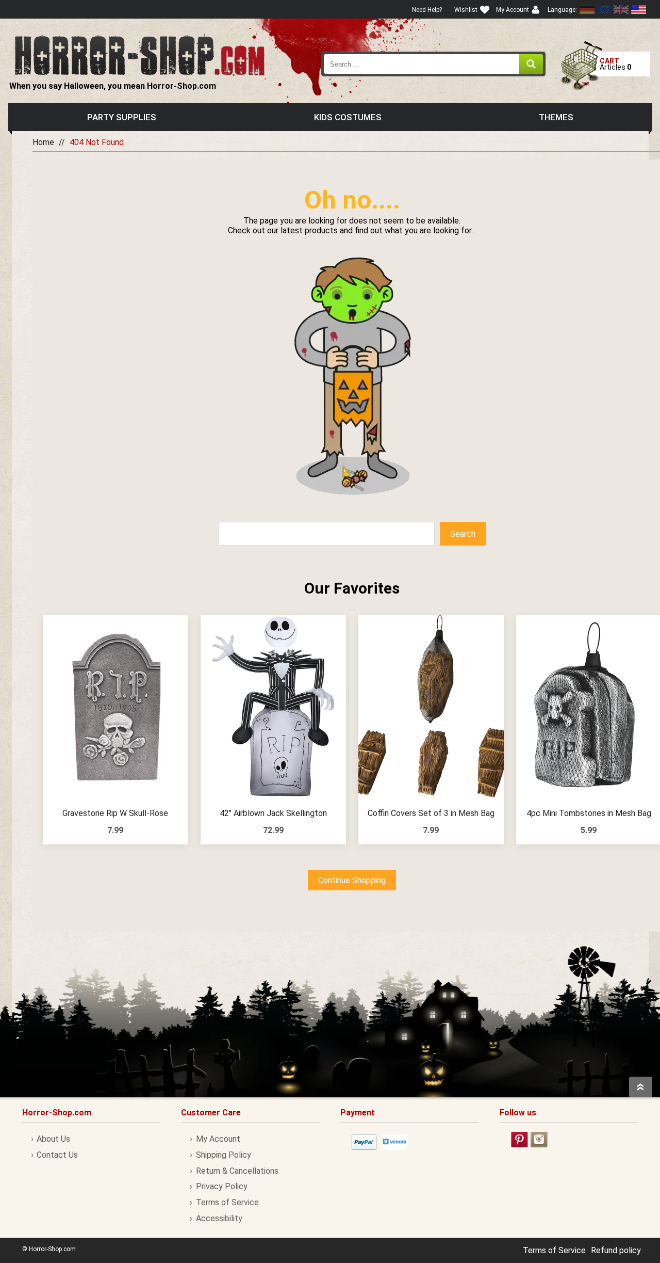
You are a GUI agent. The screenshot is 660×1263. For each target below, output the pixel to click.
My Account (218, 1139)
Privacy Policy (221, 1186)
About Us (53, 1139)
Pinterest (519, 1139)
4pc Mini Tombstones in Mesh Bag (588, 813)
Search (462, 534)
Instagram (539, 1139)
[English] (604, 9)
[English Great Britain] (621, 9)
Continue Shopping (352, 880)
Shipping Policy (223, 1155)
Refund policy (616, 1250)
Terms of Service (227, 1202)
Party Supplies (121, 117)
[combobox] (433, 64)
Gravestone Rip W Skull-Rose (115, 813)
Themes (556, 117)
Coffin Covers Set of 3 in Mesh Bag (431, 813)
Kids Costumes (348, 117)
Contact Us (57, 1155)
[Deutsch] (587, 9)
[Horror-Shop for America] (638, 9)
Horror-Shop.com (139, 55)
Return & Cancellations (237, 1171)
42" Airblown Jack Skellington (273, 813)
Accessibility (219, 1218)
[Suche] (531, 64)
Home (43, 142)
